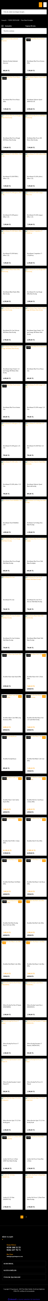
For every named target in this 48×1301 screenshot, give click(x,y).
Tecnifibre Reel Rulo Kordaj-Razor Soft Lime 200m (10, 924)
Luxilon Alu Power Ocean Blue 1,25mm (35, 1160)
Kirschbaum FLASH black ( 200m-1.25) (10, 254)
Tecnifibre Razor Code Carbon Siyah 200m (11, 801)
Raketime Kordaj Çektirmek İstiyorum (10, 62)
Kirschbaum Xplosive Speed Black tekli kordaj (34, 485)
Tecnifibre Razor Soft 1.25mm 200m (35, 677)
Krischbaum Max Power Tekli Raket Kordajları (35, 562)
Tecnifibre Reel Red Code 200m (35, 923)
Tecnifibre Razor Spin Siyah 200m (12, 676)
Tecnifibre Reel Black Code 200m (12, 964)
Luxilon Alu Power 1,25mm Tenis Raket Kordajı (36, 1198)
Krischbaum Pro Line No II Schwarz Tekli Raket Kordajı (34, 600)
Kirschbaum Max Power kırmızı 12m (11, 408)
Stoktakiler (8, 26)
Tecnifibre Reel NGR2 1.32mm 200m (11, 842)
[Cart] (45, 4)
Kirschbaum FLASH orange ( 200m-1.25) (35, 216)
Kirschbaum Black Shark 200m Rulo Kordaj (11, 293)
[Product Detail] (12, 38)
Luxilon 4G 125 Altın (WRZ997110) (8, 1198)
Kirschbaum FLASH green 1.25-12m (11, 447)
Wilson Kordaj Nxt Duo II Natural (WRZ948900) (12, 1006)
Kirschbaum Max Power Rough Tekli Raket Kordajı (11, 562)
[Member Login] (40, 4)
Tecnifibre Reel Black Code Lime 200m (35, 759)
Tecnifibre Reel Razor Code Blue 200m (35, 965)
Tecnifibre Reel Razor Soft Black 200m (11, 883)
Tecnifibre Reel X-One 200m (34, 841)
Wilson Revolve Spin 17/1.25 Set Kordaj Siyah (36, 1121)
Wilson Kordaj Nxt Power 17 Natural (11, 1044)
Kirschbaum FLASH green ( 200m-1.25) (10, 216)
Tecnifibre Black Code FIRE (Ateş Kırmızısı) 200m (12, 718)
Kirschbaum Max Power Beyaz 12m (35, 370)
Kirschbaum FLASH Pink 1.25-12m (35, 447)
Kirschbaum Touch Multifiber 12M (11, 523)
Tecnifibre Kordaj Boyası (9, 759)
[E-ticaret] (23, 1299)
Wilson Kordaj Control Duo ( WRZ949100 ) (35, 1006)
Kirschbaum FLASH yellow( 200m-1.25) (34, 177)
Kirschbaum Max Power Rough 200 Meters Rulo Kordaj (11, 139)
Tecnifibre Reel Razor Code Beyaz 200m (36, 883)
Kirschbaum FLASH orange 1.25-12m (36, 408)
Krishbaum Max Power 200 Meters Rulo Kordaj (34, 139)
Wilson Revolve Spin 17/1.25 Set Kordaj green (12, 1121)
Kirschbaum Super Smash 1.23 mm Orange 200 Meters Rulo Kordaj (11, 371)
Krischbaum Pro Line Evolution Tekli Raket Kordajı (11, 639)
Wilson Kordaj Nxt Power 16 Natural (35, 1083)
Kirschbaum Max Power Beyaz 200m (11, 100)
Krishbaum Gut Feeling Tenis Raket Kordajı (35, 523)
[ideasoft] (12, 1299)
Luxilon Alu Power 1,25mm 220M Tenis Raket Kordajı (10, 1160)
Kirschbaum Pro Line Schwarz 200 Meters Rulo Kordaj (11, 331)
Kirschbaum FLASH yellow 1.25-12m (12, 485)
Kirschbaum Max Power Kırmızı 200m (35, 62)
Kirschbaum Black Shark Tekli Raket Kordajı (35, 639)
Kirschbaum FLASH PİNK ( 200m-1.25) (10, 177)
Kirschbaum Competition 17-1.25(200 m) (34, 254)
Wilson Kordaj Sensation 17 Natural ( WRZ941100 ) (34, 1044)
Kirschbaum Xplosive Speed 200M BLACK (34, 100)
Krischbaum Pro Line (8, 600)
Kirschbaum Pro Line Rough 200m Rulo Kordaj (34, 293)
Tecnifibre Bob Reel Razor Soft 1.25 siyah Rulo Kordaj (35, 718)
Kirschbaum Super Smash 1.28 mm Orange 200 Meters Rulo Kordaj (35, 332)
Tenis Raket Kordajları (27, 20)
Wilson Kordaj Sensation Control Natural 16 (12, 1083)
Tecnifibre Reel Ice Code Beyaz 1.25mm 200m (35, 801)
